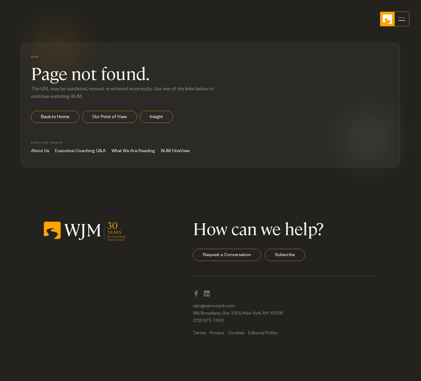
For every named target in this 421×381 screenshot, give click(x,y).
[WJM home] (85, 230)
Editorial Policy (262, 333)
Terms (199, 333)
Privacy (217, 333)
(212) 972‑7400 (208, 321)
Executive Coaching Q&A (80, 151)
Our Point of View (109, 117)
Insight (156, 117)
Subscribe (285, 255)
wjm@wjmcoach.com (214, 306)
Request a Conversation (227, 255)
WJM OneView (175, 151)
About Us (40, 151)
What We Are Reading (133, 151)
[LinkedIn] (207, 293)
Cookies (236, 333)
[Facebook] (196, 293)
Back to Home (55, 117)
